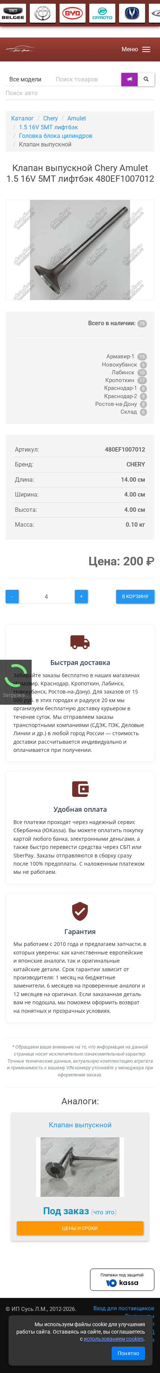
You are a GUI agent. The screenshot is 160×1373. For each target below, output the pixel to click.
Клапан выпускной (80, 1125)
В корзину (135, 596)
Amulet (76, 118)
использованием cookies (114, 1339)
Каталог (22, 118)
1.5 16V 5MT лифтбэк (48, 127)
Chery (50, 118)
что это (104, 1212)
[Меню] (146, 49)
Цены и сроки (79, 1228)
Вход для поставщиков (123, 1308)
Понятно (128, 1353)
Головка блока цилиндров (55, 135)
